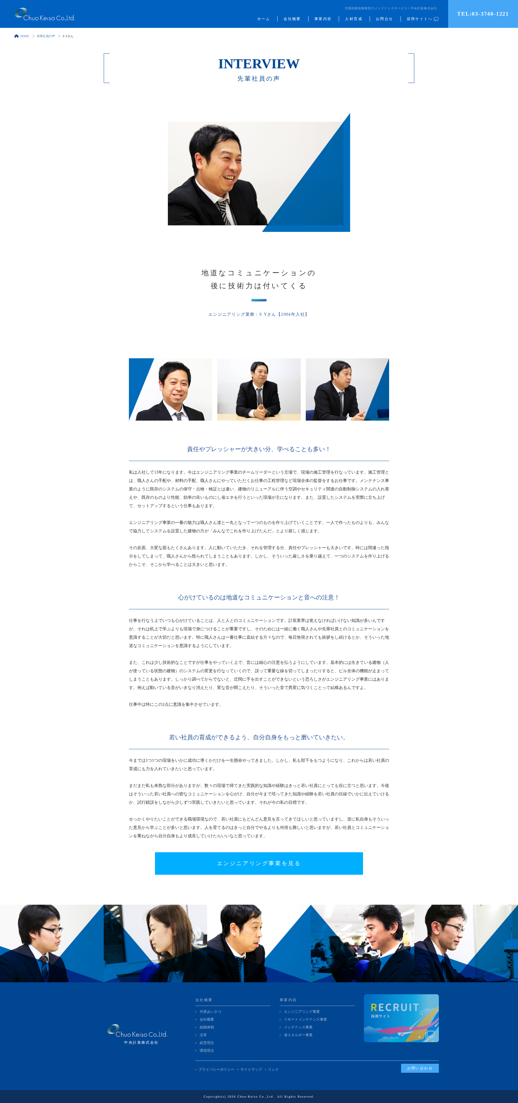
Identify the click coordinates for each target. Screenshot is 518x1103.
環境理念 (207, 1050)
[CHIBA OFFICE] (363, 943)
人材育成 (353, 19)
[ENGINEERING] (259, 943)
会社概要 (207, 1019)
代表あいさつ (210, 1012)
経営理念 (207, 1043)
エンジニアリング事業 (302, 1012)
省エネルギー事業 (298, 1035)
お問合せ (384, 19)
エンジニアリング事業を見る (259, 863)
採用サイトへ (420, 19)
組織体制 (207, 1027)
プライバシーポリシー (216, 1069)
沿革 (203, 1035)
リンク (273, 1069)
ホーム (263, 19)
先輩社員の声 (46, 36)
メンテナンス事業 (298, 1027)
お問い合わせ (420, 1068)
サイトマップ (251, 1069)
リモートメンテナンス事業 (305, 1019)
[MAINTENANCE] (52, 943)
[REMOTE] (155, 943)
